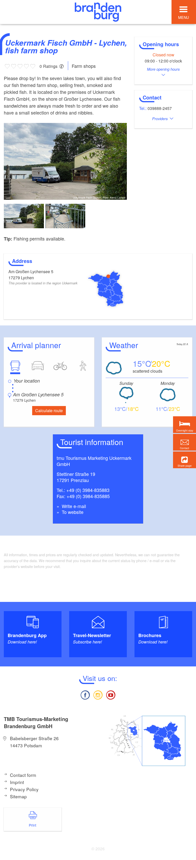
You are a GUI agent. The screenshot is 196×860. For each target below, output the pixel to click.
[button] (184, 460)
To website (71, 512)
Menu (183, 17)
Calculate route (49, 410)
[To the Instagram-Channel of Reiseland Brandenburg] (98, 694)
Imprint (17, 782)
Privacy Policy (24, 789)
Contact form (23, 775)
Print (32, 825)
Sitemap (18, 796)
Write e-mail (73, 506)
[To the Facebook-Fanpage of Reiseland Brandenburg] (85, 694)
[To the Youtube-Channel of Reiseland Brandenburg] (110, 694)
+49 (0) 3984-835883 (87, 490)
